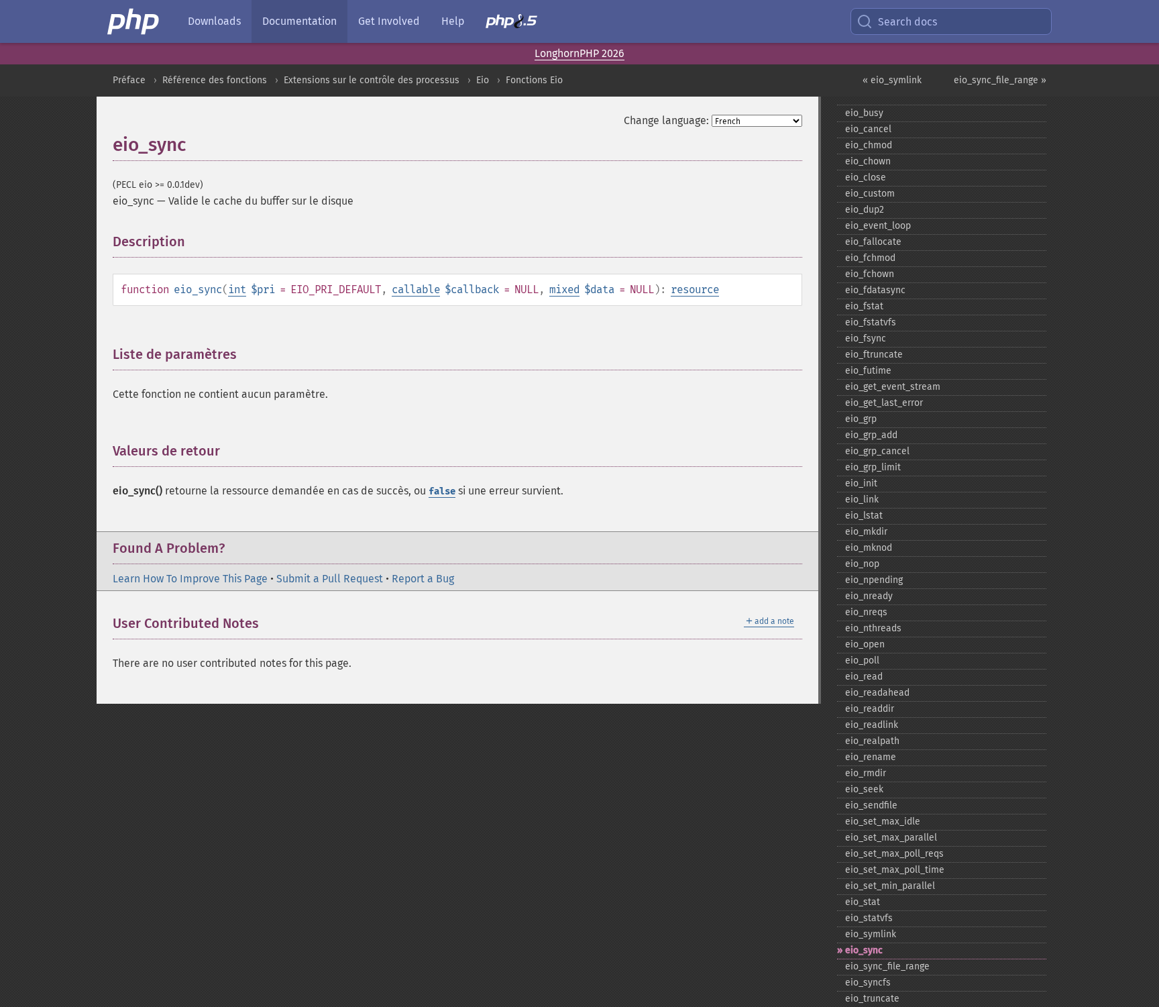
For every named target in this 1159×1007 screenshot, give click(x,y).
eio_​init (861, 483)
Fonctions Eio (534, 80)
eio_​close (865, 177)
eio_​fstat (864, 306)
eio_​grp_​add (871, 435)
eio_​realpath (872, 741)
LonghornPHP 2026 (579, 53)
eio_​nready (869, 596)
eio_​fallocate (873, 242)
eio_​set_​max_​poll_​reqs (894, 853)
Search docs (907, 21)
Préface (129, 80)
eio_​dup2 (864, 209)
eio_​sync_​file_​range (887, 966)
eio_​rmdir (865, 773)
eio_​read (864, 676)
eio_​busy (864, 113)
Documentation (299, 21)
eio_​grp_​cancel (877, 451)
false (442, 491)
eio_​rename (870, 757)
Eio (482, 80)
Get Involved (389, 21)
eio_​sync (864, 950)
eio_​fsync (865, 338)
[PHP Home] (134, 21)
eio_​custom (870, 193)
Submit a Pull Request (329, 578)
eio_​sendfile (871, 805)
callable (416, 289)
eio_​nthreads (873, 628)
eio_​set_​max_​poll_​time (894, 870)
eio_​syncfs (868, 982)
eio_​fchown (869, 274)
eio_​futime (868, 370)
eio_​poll (862, 660)
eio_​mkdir (866, 531)
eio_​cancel (868, 129)
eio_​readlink (871, 725)
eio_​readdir (869, 708)
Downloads (214, 21)
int (237, 289)
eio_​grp (861, 419)
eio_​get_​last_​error (884, 403)
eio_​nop (862, 564)
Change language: (666, 120)
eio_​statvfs (869, 918)
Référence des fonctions (214, 80)
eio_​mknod (868, 547)
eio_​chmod (868, 145)
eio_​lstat (864, 515)
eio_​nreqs (866, 612)
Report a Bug (423, 578)
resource (695, 289)
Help (452, 21)
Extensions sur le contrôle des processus (371, 80)
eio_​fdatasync (875, 290)
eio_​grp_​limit (873, 467)
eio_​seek (864, 789)
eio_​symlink (870, 934)
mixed (564, 289)
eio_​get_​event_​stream (892, 386)
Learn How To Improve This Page (190, 578)
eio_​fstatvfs (870, 322)
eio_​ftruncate (874, 354)
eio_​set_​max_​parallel (891, 837)
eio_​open (865, 644)
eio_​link (862, 499)
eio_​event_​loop (878, 225)
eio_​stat (862, 902)
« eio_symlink (892, 80)
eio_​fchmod (870, 258)
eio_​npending (874, 580)
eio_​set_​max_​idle (882, 821)
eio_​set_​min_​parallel (890, 886)
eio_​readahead (877, 692)
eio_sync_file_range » (1000, 80)
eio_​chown (868, 161)
